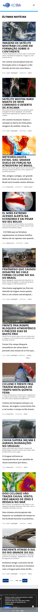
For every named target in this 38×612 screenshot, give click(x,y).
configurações (9, 604)
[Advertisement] (19, 609)
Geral (29, 73)
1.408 (16, 580)
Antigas (25, 580)
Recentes (5, 580)
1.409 (20, 580)
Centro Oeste (28, 187)
